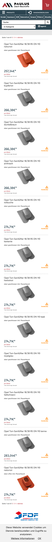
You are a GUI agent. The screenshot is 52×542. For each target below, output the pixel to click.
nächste (20, 37)
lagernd (43, 26)
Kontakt (3, 17)
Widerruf (40, 17)
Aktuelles (48, 17)
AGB (17, 17)
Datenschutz (24, 17)
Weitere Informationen (23, 538)
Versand (33, 17)
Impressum (11, 17)
